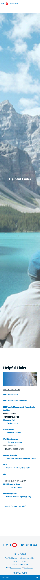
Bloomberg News (10, 493)
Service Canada (16, 487)
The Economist (12, 423)
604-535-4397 (22, 562)
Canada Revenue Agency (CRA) (18, 497)
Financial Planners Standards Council (21, 458)
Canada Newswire (10, 455)
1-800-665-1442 (23, 564)
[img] (20, 174)
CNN (5, 464)
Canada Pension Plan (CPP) (15, 506)
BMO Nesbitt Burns (10, 394)
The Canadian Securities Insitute (18, 468)
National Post (8, 429)
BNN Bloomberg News (11, 484)
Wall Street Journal (10, 439)
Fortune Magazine (15, 442)
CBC (4, 474)
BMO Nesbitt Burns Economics (15, 400)
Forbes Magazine (14, 432)
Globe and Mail (9, 420)
